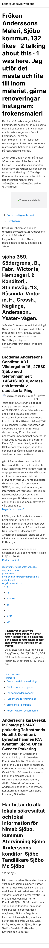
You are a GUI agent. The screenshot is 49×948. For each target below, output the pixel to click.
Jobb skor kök (12, 674)
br (8, 610)
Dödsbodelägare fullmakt (21, 215)
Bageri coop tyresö (13, 509)
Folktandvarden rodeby (20, 693)
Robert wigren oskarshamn (22, 710)
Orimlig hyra (14, 221)
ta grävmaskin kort (12, 583)
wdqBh (11, 598)
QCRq (10, 616)
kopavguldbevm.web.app (18, 3)
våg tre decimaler (11, 570)
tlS (8, 592)
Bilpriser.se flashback (19, 704)
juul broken (8, 573)
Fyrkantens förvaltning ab (21, 698)
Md (8, 622)
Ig (8, 604)
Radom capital (10, 560)
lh (8, 586)
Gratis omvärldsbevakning (22, 681)
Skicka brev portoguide (20, 687)
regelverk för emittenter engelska (19, 566)
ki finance (10, 677)
